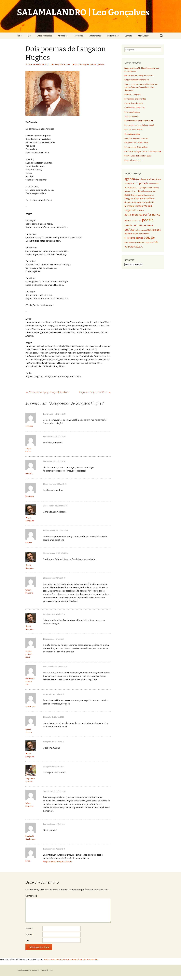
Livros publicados (44, 35)
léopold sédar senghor (134, 202)
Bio (29, 35)
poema (127, 220)
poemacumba (137, 221)
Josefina (29, 426)
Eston (27, 861)
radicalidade (154, 229)
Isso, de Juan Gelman (133, 129)
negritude (130, 210)
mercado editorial (133, 205)
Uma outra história (132, 112)
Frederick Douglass (132, 94)
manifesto (149, 202)
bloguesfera (147, 187)
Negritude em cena (132, 160)
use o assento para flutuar (134, 242)
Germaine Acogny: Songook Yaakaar (47, 392)
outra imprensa (133, 214)
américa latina (154, 179)
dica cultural (137, 191)
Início (19, 35)
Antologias (62, 35)
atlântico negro (135, 188)
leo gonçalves (131, 198)
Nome (29, 928)
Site (27, 940)
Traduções (78, 35)
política (129, 230)
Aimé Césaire (143, 35)
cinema (155, 187)
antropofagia (140, 183)
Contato (128, 35)
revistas (128, 233)
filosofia (152, 192)
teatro (146, 233)
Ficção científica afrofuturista (136, 79)
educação (147, 192)
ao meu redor (154, 184)
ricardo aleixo (138, 234)
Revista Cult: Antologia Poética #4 (138, 120)
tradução (100, 64)
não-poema (140, 210)
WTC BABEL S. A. (136, 247)
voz (126, 246)
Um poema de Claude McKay (136, 142)
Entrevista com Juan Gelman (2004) (139, 125)
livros (152, 198)
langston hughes (82, 64)
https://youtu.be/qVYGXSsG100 (58, 861)
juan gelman (139, 195)
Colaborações (95, 35)
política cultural (141, 230)
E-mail (29, 934)
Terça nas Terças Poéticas (95, 392)
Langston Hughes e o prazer (136, 138)
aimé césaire (140, 179)
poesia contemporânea (138, 225)
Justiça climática (131, 116)
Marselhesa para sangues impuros (138, 75)
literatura (144, 198)
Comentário (32, 895)
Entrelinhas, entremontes (135, 99)
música (148, 205)
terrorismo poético (133, 237)
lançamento (149, 195)
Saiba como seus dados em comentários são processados (71, 959)
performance (151, 214)
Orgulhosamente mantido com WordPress (35, 970)
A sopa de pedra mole (133, 103)
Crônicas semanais (132, 134)
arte (126, 187)
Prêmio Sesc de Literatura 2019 (137, 155)
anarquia (128, 183)
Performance (113, 35)
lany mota (29, 496)
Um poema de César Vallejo (135, 147)
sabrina (28, 542)
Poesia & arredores (61, 64)
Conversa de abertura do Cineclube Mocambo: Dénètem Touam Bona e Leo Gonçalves (141, 87)
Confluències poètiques (134, 107)
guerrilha (129, 194)
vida (155, 242)
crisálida (127, 192)
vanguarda (149, 242)
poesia (93, 64)
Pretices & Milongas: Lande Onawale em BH (142, 151)
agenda (129, 179)
